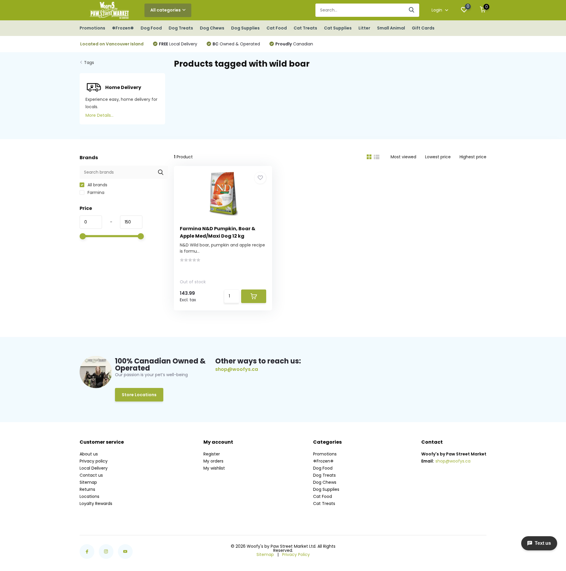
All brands (96, 185)
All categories (165, 10)
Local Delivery (178, 44)
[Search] (411, 10)
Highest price (473, 157)
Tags (89, 62)
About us (89, 454)
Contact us (91, 475)
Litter (364, 28)
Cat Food (276, 28)
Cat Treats (305, 28)
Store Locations (139, 395)
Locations (89, 496)
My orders (213, 461)
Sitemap (88, 482)
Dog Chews (212, 28)
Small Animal (391, 28)
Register (211, 454)
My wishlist (214, 468)
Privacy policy (94, 461)
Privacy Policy (296, 554)
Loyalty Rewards (96, 503)
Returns (87, 489)
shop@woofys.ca (236, 369)
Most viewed (403, 157)
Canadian (294, 44)
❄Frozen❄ (123, 28)
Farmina (95, 192)
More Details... (99, 115)
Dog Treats (181, 28)
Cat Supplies (338, 28)
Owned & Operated (236, 44)
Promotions (92, 28)
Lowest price (438, 157)
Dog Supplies (245, 28)
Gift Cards (423, 28)
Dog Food (151, 28)
